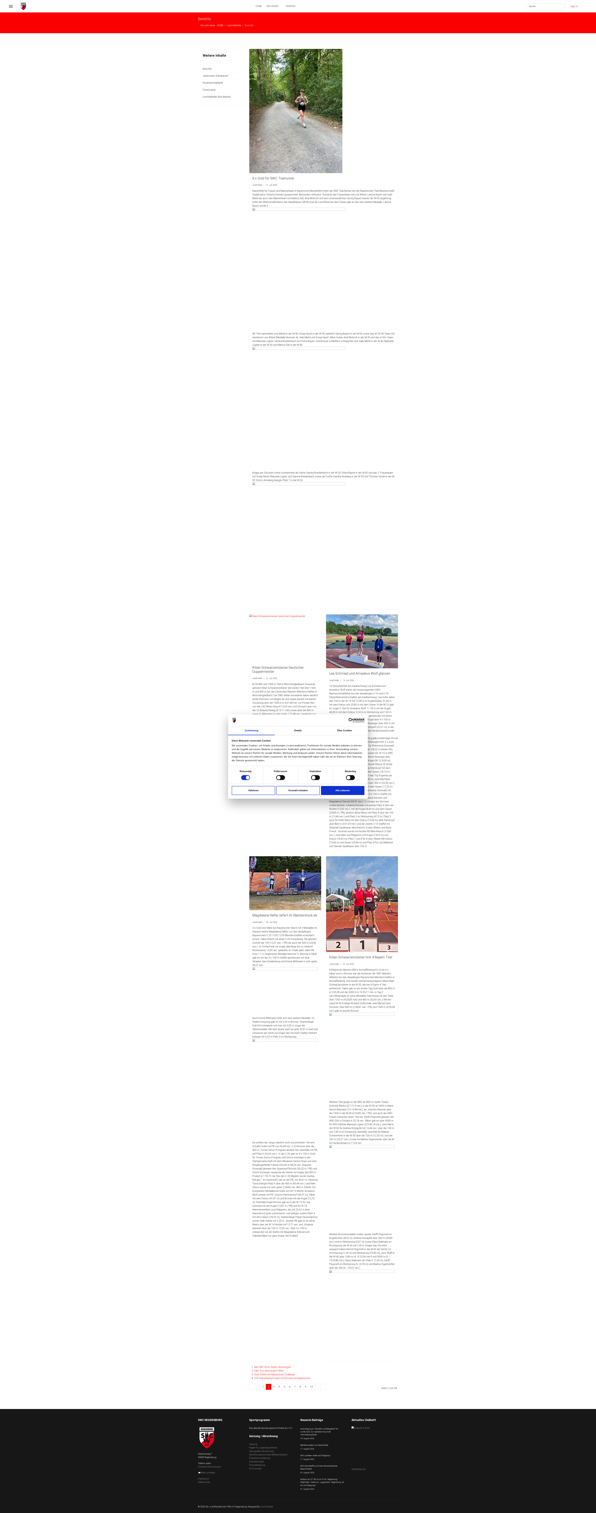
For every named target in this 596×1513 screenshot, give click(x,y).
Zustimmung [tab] (251, 730)
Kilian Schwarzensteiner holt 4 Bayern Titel (360, 957)
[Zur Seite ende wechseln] (323, 1387)
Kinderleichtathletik (213, 82)
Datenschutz (204, 1482)
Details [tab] (298, 730)
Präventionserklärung (259, 1458)
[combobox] (546, 6)
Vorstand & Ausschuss (209, 1467)
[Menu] (11, 6)
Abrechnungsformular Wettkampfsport (268, 1454)
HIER (290, 1428)
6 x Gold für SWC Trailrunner (273, 178)
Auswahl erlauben (298, 790)
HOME (259, 6)
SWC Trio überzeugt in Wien (269, 1370)
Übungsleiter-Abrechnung (261, 1451)
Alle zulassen (342, 790)
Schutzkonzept (256, 1461)
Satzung (253, 1444)
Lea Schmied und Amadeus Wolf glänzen (359, 673)
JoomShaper (266, 1506)
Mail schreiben (208, 1472)
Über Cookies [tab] (344, 730)
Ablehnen (253, 790)
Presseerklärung (257, 1465)
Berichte (207, 68)
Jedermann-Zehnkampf (215, 75)
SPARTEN (290, 6)
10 (311, 1386)
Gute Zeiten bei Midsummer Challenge (274, 1374)
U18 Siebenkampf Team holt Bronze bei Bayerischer (282, 1378)
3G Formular (255, 1468)
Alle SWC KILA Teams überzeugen (272, 1367)
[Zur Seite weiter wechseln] (318, 1387)
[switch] (280, 777)
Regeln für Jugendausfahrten (263, 1447)
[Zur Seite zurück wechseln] (258, 1387)
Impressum (203, 1478)
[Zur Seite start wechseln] (252, 1387)
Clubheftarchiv (359, 1469)
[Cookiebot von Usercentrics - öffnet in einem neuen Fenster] (350, 720)
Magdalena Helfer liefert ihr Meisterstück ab (284, 915)
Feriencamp (209, 89)
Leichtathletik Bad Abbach (217, 96)
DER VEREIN (272, 6)
